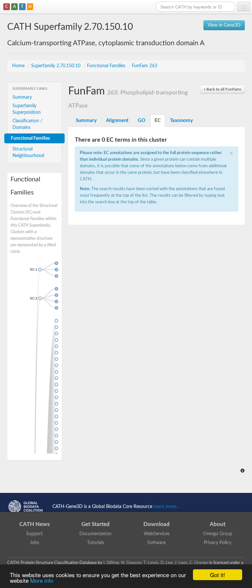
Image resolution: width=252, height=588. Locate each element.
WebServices (157, 534)
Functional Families (107, 66)
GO (141, 120)
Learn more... (166, 506)
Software (156, 542)
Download (156, 524)
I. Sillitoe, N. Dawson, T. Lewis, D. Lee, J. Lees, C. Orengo (155, 563)
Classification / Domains (27, 124)
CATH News (34, 524)
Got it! (217, 575)
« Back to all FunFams (222, 89)
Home (19, 66)
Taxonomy (181, 120)
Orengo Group (217, 534)
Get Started (95, 524)
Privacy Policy (217, 542)
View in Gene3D (224, 25)
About (217, 524)
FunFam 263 (144, 66)
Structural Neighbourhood (28, 152)
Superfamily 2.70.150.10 (56, 66)
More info (41, 580)
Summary (22, 97)
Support (34, 534)
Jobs (34, 542)
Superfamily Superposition (26, 109)
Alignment (117, 120)
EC (158, 120)
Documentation (95, 534)
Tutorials (95, 542)
